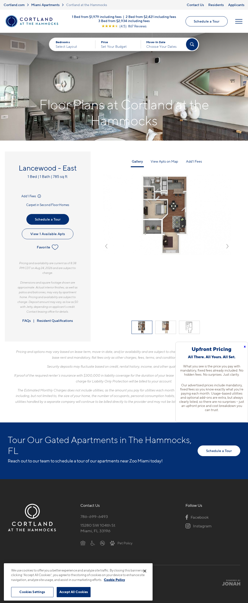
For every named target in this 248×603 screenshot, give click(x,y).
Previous (106, 246)
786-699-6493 (94, 516)
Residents (216, 5)
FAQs (26, 320)
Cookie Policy (114, 580)
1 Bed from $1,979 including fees (97, 16)
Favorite (43, 247)
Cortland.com (14, 5)
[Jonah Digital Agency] (229, 583)
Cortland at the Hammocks (86, 5)
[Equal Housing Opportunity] (82, 543)
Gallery (137, 161)
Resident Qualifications (55, 320)
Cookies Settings (32, 592)
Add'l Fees (29, 196)
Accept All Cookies (73, 592)
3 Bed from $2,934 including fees (124, 20)
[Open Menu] (238, 21)
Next (227, 246)
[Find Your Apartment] (192, 44)
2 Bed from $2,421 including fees (151, 16)
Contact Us (195, 5)
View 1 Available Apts (47, 234)
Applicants (236, 5)
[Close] (145, 571)
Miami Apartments (45, 5)
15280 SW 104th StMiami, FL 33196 (97, 528)
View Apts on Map (164, 161)
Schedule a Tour (206, 21)
